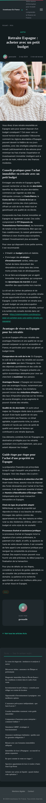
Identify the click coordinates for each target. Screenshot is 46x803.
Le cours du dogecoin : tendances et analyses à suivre (22, 663)
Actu (11, 25)
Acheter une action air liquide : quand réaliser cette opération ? (22, 773)
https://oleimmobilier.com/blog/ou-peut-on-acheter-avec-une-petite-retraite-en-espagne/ (22, 317)
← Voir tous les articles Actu (14, 633)
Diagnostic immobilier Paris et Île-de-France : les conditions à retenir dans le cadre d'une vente (22, 679)
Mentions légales (18, 791)
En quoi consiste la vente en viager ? (18, 759)
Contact (31, 791)
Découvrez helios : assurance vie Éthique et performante (21, 670)
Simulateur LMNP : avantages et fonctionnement (17, 728)
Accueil (5, 25)
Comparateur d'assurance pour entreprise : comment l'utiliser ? (20, 720)
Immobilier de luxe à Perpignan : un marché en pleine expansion (22, 752)
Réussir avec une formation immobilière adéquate (20, 744)
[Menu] (41, 9)
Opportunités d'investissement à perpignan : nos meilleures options (23, 696)
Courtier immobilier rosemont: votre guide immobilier (20, 712)
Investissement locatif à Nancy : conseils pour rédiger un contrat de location (22, 689)
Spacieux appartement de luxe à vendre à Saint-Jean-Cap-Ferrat (22, 765)
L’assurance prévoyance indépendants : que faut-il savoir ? (21, 704)
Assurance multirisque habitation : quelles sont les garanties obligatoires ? (22, 736)
